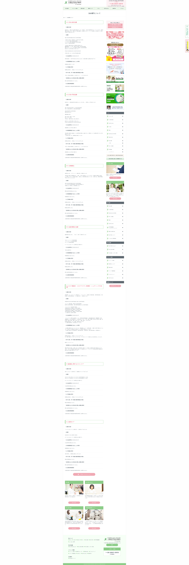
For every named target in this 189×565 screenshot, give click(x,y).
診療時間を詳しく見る (115, 285)
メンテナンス (112, 151)
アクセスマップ (111, 274)
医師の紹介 (83, 8)
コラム (98, 8)
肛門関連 (110, 149)
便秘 (109, 130)
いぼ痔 (74, 539)
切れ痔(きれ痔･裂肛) (112, 133)
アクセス (122, 8)
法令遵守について (72, 558)
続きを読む (74, 502)
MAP (112, 544)
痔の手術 (91, 539)
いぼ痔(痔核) (111, 119)
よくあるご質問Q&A (112, 238)
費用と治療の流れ (112, 231)
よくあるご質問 (72, 541)
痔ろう (82, 539)
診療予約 (114, 8)
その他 (110, 126)
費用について (90, 8)
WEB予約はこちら (115, 27)
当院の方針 (111, 137)
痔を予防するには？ (112, 245)
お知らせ (78, 553)
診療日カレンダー (112, 263)
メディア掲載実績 (112, 270)
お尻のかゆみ (111, 123)
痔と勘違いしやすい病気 (113, 252)
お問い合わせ (106, 8)
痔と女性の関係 (111, 249)
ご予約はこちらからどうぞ (85, 474)
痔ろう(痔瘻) (111, 216)
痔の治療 (67, 8)
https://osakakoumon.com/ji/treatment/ (73, 122)
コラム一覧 (111, 116)
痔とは (70, 539)
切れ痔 (78, 539)
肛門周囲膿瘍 (113, 228)
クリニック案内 (75, 8)
